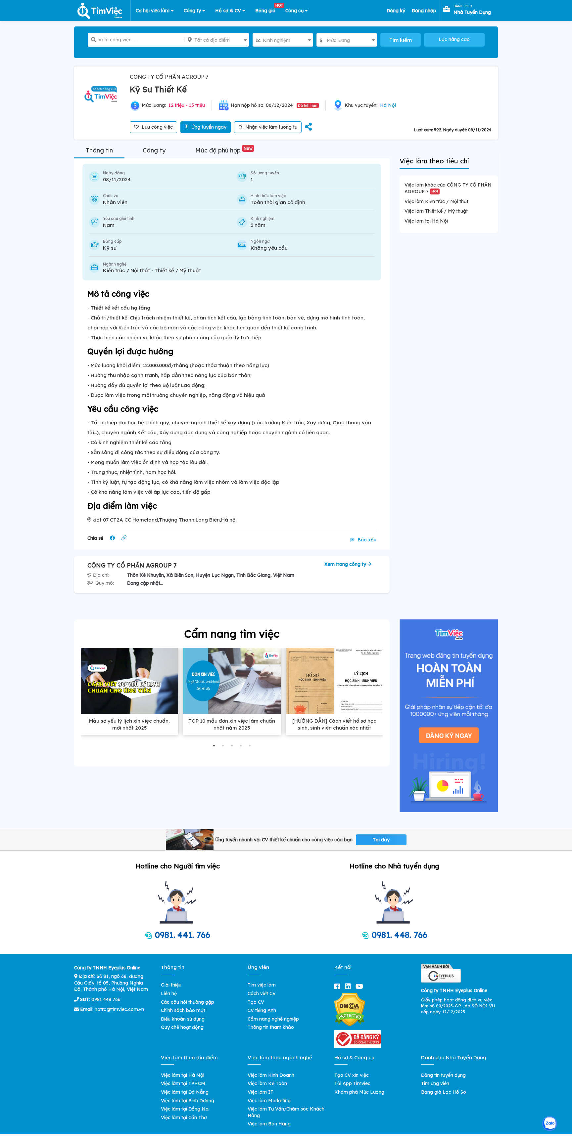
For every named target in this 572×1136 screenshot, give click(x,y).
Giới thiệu (171, 985)
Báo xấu (366, 540)
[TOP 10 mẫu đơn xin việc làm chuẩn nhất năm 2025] (231, 681)
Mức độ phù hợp (224, 150)
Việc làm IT (260, 1092)
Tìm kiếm (400, 40)
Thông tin (99, 150)
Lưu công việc (156, 127)
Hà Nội (388, 105)
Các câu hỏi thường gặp (187, 1002)
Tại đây (381, 840)
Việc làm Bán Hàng (269, 1124)
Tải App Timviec (352, 1083)
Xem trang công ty (345, 564)
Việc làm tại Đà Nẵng (185, 1092)
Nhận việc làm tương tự (270, 127)
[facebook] (338, 986)
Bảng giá (267, 9)
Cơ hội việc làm (153, 11)
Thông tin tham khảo (271, 1027)
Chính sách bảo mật (183, 1010)
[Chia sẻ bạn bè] (308, 127)
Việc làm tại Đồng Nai (185, 1109)
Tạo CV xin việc (351, 1075)
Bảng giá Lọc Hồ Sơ (443, 1092)
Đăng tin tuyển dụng (443, 1075)
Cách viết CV (262, 993)
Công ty (193, 11)
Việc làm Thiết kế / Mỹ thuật (436, 211)
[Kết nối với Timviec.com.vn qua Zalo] (549, 1123)
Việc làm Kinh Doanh (271, 1075)
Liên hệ (169, 993)
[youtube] (361, 986)
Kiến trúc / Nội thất (126, 270)
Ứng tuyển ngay (208, 127)
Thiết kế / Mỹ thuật (178, 270)
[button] (214, 745)
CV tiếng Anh (262, 1010)
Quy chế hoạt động (182, 1027)
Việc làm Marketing (269, 1101)
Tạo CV (256, 1002)
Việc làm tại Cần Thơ (184, 1117)
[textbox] (216, 40)
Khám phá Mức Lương (359, 1092)
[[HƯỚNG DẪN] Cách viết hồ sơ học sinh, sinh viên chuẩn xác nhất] (334, 681)
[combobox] (216, 40)
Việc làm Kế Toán (267, 1083)
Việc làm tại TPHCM (183, 1083)
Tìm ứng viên (435, 1083)
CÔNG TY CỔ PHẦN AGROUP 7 (169, 76)
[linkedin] (349, 986)
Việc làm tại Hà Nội (426, 221)
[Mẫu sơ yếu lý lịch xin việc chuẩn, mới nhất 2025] (129, 681)
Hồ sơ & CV (228, 11)
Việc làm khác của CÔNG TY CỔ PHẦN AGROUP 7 (448, 188)
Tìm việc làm (262, 985)
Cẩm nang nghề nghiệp (273, 1019)
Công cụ (295, 11)
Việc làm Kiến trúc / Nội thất (436, 201)
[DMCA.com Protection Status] (349, 1009)
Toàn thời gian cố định (278, 202)
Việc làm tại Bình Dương (187, 1101)
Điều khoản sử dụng (183, 1019)
